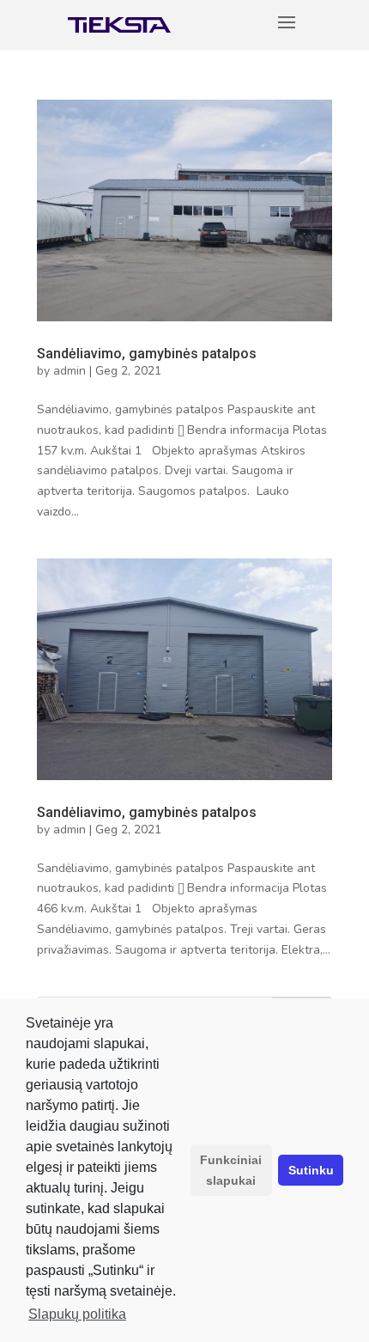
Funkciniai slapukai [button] (231, 1170)
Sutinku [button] (311, 1170)
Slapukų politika (77, 1314)
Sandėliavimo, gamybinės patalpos (147, 353)
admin (69, 371)
